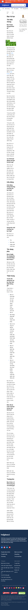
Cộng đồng (16, 554)
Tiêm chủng (7, 8)
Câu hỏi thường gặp (5, 575)
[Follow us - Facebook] (2, 547)
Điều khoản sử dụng (5, 563)
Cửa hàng (3, 556)
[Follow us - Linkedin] (7, 547)
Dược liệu (8, 13)
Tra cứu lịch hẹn (17, 556)
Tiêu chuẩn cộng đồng (5, 577)
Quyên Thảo (24, 29)
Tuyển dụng (16, 567)
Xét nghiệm (16, 8)
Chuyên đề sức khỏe (5, 552)
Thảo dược (13, 13)
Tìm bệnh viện (4, 554)
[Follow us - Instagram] (4, 547)
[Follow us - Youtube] (9, 547)
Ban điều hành (17, 565)
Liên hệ (15, 572)
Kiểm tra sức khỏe (18, 552)
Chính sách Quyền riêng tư (6, 565)
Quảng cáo (16, 570)
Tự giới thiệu (17, 563)
